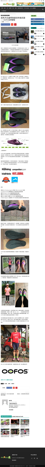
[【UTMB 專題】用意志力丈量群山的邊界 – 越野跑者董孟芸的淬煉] (32, 37)
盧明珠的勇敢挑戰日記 (6, 15)
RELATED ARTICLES (6, 416)
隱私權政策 (14, 460)
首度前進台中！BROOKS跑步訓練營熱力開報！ (7, 394)
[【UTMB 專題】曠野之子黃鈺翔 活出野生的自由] (32, 31)
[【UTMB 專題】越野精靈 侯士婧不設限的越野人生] (32, 52)
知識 (4, 8)
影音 (13, 8)
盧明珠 (9, 383)
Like (42, 19)
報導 (1, 424)
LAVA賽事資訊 (3, 10)
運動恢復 (12, 383)
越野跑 (10, 8)
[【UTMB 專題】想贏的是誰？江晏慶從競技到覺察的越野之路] (32, 42)
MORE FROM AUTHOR (17, 416)
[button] (42, 9)
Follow (42, 21)
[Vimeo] (43, 1)
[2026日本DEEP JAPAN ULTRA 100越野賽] (5, 422)
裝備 (16, 8)
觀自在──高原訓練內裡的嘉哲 (23, 393)
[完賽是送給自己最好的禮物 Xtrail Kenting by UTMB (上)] (25, 422)
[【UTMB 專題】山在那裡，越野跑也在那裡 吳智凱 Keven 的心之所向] (32, 47)
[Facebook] (39, 1)
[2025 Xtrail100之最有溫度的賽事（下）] (25, 432)
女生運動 (5, 383)
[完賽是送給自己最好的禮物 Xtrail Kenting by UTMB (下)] (15, 422)
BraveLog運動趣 (33, 8)
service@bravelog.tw (20, 457)
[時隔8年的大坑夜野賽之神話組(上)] (15, 432)
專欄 (2, 8)
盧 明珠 (3, 21)
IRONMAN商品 (26, 8)
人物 (7, 8)
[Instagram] (41, 1)
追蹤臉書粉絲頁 (20, 8)
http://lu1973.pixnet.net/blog (13, 402)
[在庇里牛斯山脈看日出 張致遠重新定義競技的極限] (5, 432)
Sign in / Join (11, 0)
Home (2, 13)
